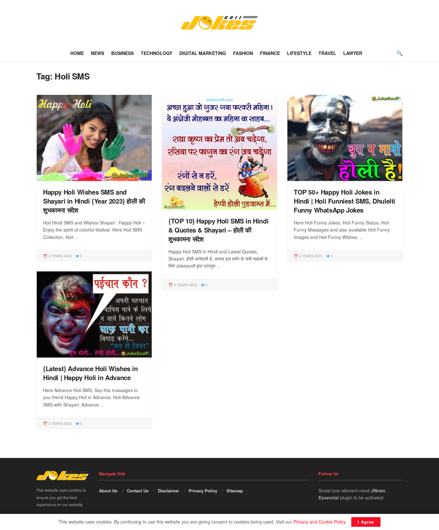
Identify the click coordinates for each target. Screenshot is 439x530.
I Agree (366, 522)
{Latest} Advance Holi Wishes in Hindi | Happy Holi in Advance (90, 373)
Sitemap (235, 491)
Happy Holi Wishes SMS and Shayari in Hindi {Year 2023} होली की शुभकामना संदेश (94, 201)
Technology (156, 53)
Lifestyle (299, 53)
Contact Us (137, 491)
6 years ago (60, 423)
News (97, 53)
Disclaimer (168, 491)
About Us (108, 491)
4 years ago (60, 255)
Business (122, 53)
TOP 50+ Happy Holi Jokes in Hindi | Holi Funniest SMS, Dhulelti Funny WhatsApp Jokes (344, 201)
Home (77, 53)
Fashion (243, 53)
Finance (270, 53)
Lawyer (352, 53)
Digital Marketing (202, 53)
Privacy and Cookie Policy (319, 521)
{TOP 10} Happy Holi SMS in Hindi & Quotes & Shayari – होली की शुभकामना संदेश (218, 229)
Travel (327, 53)
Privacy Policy (203, 491)
